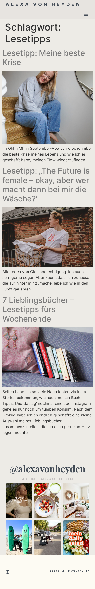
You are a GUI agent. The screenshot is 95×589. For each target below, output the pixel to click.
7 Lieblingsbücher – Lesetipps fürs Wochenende (38, 309)
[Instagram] (8, 572)
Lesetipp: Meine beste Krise (43, 57)
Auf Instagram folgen (47, 478)
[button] (86, 14)
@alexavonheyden (48, 468)
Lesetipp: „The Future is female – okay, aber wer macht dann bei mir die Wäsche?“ (46, 184)
